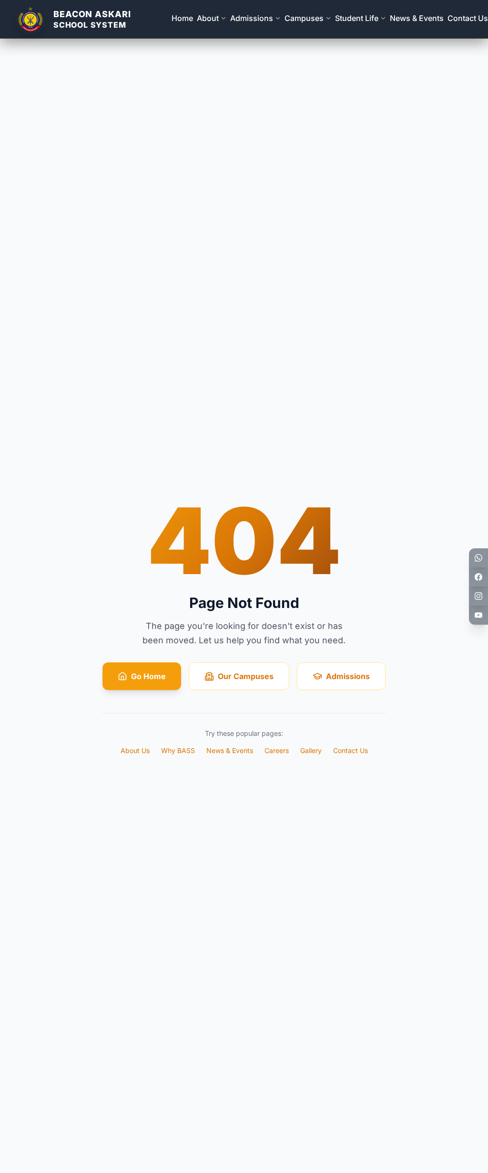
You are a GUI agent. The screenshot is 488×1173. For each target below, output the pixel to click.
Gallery (311, 750)
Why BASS (178, 750)
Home (182, 18)
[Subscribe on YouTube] (478, 615)
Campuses (304, 18)
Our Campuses (246, 676)
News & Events (417, 18)
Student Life (356, 18)
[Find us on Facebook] (478, 576)
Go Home (148, 676)
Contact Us (467, 18)
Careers (276, 750)
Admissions (251, 18)
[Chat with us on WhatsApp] (478, 557)
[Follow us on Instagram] (478, 596)
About (208, 18)
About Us (135, 750)
